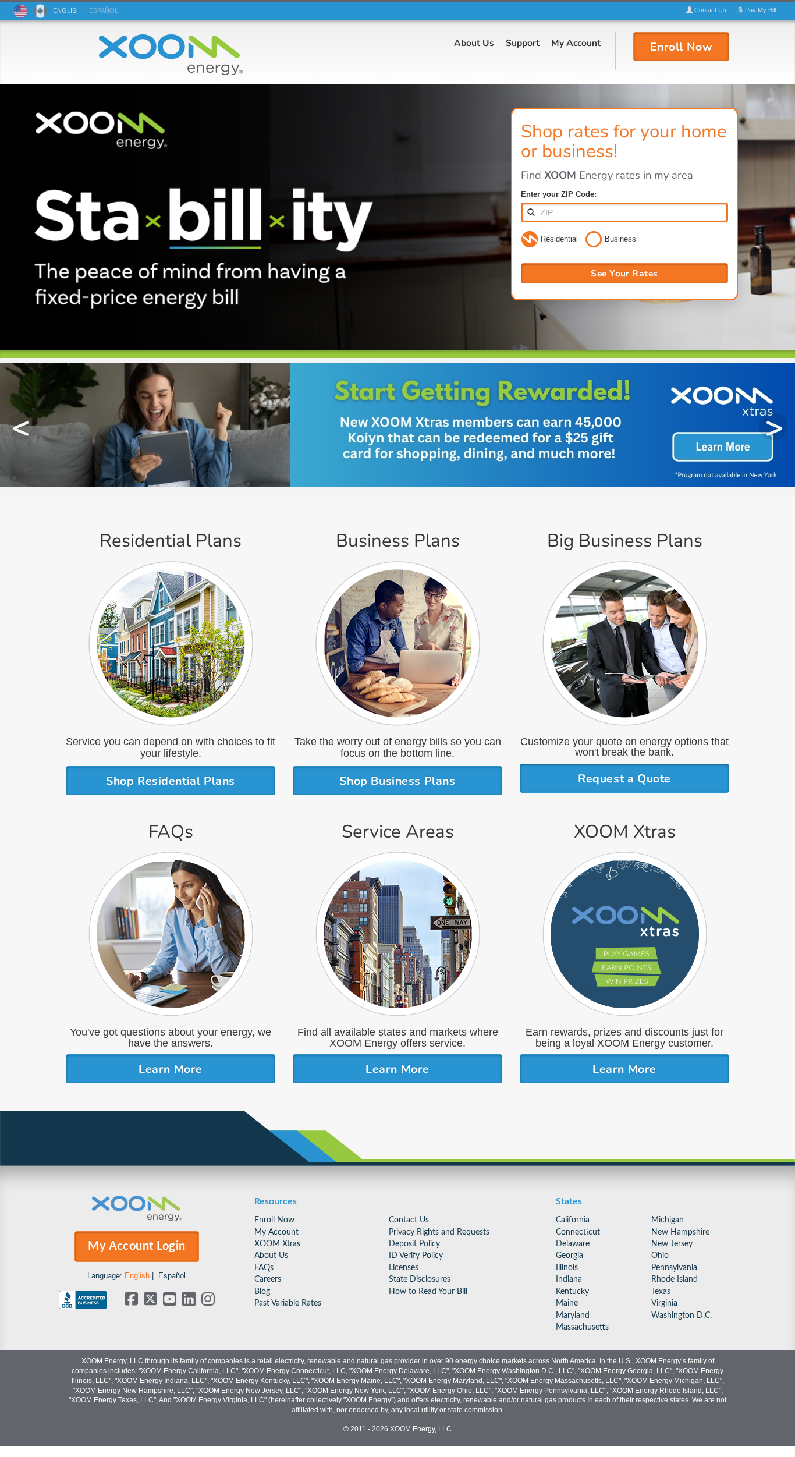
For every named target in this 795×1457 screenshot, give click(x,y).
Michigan (667, 1219)
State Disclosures (419, 1279)
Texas (660, 1291)
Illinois (567, 1267)
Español (172, 1275)
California (573, 1219)
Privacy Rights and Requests (439, 1232)
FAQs (264, 1267)
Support (523, 42)
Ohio (660, 1255)
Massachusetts (582, 1327)
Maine (567, 1303)
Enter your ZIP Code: (559, 194)
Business (620, 239)
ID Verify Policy (416, 1255)
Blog (262, 1291)
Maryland (573, 1315)
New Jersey (672, 1243)
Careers (267, 1279)
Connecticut (578, 1232)
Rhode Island (674, 1279)
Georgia (569, 1255)
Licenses (403, 1267)
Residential (559, 239)
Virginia (664, 1303)
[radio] (529, 240)
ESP (103, 10)
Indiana (569, 1279)
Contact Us (409, 1219)
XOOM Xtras (277, 1243)
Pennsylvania (674, 1267)
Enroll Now (274, 1219)
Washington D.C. (681, 1315)
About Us (474, 42)
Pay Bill (759, 9)
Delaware (573, 1243)
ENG (67, 10)
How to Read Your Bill (428, 1291)
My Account (576, 42)
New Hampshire (680, 1232)
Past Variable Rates (287, 1303)
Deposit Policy (414, 1243)
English (137, 1275)
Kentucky (572, 1291)
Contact (709, 9)
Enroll (681, 46)
